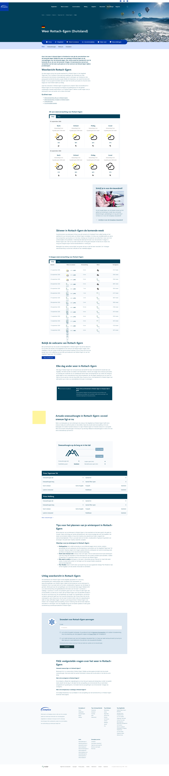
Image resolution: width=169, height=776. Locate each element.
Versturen (66, 646)
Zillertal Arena (120, 735)
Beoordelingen (110, 6)
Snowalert (68, 46)
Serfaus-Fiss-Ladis (121, 720)
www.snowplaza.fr (82, 757)
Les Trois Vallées (120, 716)
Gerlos (105, 724)
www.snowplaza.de (82, 750)
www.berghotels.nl (82, 755)
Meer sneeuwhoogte (47, 517)
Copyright (74, 766)
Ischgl (105, 712)
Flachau (105, 717)
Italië (92, 715)
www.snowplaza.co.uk (83, 752)
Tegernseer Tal (61, 15)
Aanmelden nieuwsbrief (96, 743)
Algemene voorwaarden (65, 766)
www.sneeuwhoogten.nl (83, 748)
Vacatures (106, 766)
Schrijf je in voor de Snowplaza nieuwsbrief (110, 220)
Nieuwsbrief (102, 6)
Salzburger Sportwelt (121, 718)
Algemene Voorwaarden (98, 632)
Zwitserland (93, 717)
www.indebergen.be (83, 754)
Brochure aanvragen (95, 747)
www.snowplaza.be (82, 747)
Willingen (106, 722)
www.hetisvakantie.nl (83, 743)
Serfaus (105, 720)
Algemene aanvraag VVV (96, 745)
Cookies (88, 766)
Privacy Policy (92, 634)
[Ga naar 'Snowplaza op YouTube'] (124, 1)
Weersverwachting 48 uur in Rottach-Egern (56, 98)
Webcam (60, 46)
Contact (100, 766)
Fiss (105, 726)
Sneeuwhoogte (51, 46)
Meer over (103, 42)
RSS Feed (93, 748)
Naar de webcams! (48, 357)
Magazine (118, 6)
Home (43, 15)
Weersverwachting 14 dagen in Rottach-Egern (56, 99)
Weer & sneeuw (74, 42)
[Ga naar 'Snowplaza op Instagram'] (127, 1)
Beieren (54, 15)
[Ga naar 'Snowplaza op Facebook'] (120, 1)
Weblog (85, 6)
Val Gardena (119, 725)
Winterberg (106, 710)
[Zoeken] (127, 6)
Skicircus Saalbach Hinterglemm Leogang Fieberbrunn (121, 728)
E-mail (61, 624)
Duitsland (48, 15)
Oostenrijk (93, 710)
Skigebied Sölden (120, 733)
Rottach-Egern (69, 15)
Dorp (50, 42)
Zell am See (106, 715)
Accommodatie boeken (50, 103)
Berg (59, 116)
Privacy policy (81, 766)
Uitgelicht (93, 6)
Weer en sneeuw (64, 6)
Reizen (80, 715)
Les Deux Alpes (120, 731)
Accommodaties (76, 6)
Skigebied (60, 42)
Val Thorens (106, 719)
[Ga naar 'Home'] (4, 6)
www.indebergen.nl (82, 741)
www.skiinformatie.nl (83, 745)
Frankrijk (93, 713)
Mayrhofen (106, 713)
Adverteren (93, 766)
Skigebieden (54, 6)
